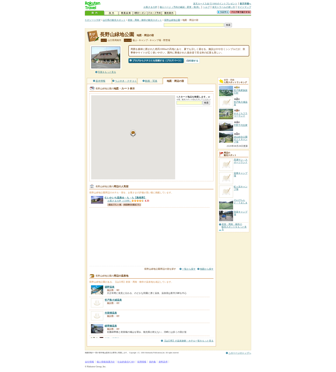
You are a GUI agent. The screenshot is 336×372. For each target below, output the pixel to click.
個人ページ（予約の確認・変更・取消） (180, 7)
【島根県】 (125, 197)
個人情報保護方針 (106, 361)
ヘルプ (206, 7)
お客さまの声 (150, 7)
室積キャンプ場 (240, 174)
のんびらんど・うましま (240, 201)
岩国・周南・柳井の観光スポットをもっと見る (234, 227)
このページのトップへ (239, 353)
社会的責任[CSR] (126, 361)
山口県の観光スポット (114, 20)
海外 (111, 13)
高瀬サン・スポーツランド (240, 160)
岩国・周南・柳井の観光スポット (145, 20)
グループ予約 (155, 13)
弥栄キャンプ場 (240, 213)
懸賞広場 (126, 13)
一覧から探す (189, 269)
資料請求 (163, 361)
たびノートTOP (92, 20)
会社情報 (89, 361)
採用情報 (141, 361)
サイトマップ (244, 7)
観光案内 (169, 13)
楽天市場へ (245, 3)
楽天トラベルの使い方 (223, 7)
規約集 (152, 361)
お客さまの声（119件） (119, 200)
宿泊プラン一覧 (114, 204)
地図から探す (207, 269)
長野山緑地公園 (172, 20)
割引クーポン (140, 13)
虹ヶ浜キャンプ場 (240, 187)
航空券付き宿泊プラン (132, 204)
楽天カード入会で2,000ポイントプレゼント (215, 3)
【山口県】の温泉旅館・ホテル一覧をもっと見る (188, 340)
